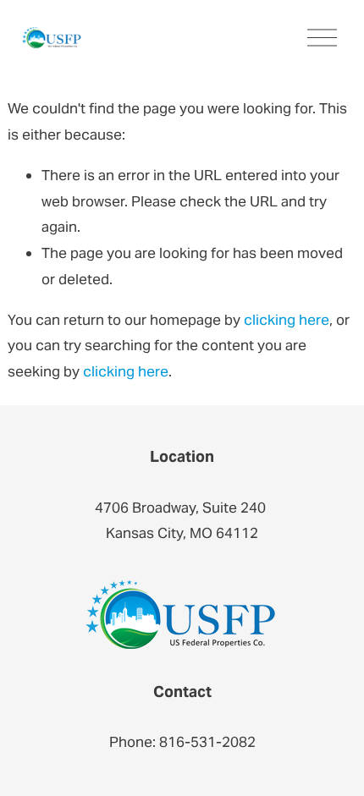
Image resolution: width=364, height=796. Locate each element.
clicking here (286, 319)
